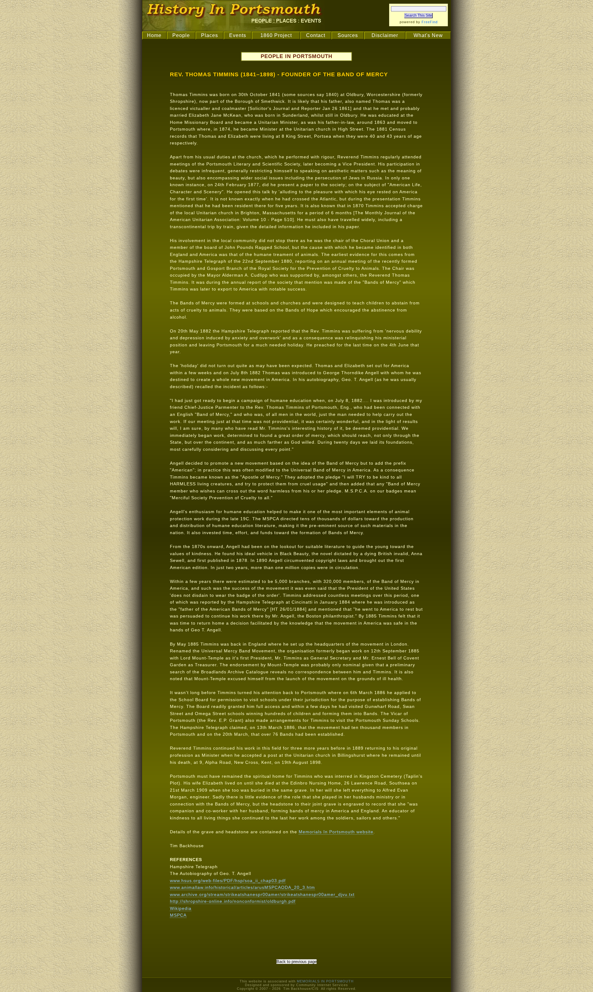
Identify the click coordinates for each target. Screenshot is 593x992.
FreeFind (430, 22)
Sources (348, 35)
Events (237, 35)
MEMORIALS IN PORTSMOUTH (325, 981)
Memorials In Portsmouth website (336, 831)
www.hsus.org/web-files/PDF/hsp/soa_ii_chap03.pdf (228, 880)
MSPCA (178, 915)
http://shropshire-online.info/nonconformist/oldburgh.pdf (233, 901)
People (181, 35)
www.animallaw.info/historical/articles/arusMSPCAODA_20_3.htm (242, 887)
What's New (428, 35)
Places (209, 35)
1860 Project (276, 35)
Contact (315, 35)
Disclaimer (385, 35)
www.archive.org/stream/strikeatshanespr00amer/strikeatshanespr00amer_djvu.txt (262, 894)
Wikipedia (180, 908)
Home (154, 35)
